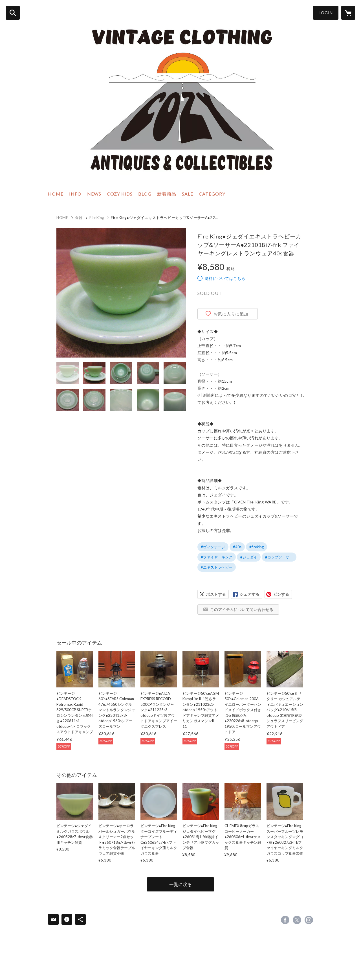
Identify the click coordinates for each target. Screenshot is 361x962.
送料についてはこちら (225, 278)
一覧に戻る (180, 884)
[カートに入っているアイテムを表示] (348, 13)
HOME (55, 193)
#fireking (256, 547)
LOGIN (326, 12)
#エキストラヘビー (216, 567)
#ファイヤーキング (216, 557)
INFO (75, 193)
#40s (237, 547)
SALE (187, 193)
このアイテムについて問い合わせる (241, 609)
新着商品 (166, 193)
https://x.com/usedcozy (297, 920)
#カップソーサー (279, 557)
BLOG (144, 193)
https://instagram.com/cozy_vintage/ (309, 920)
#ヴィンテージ (213, 547)
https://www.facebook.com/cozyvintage (285, 920)
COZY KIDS (120, 193)
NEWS (94, 193)
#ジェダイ (248, 557)
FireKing (96, 217)
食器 (79, 217)
